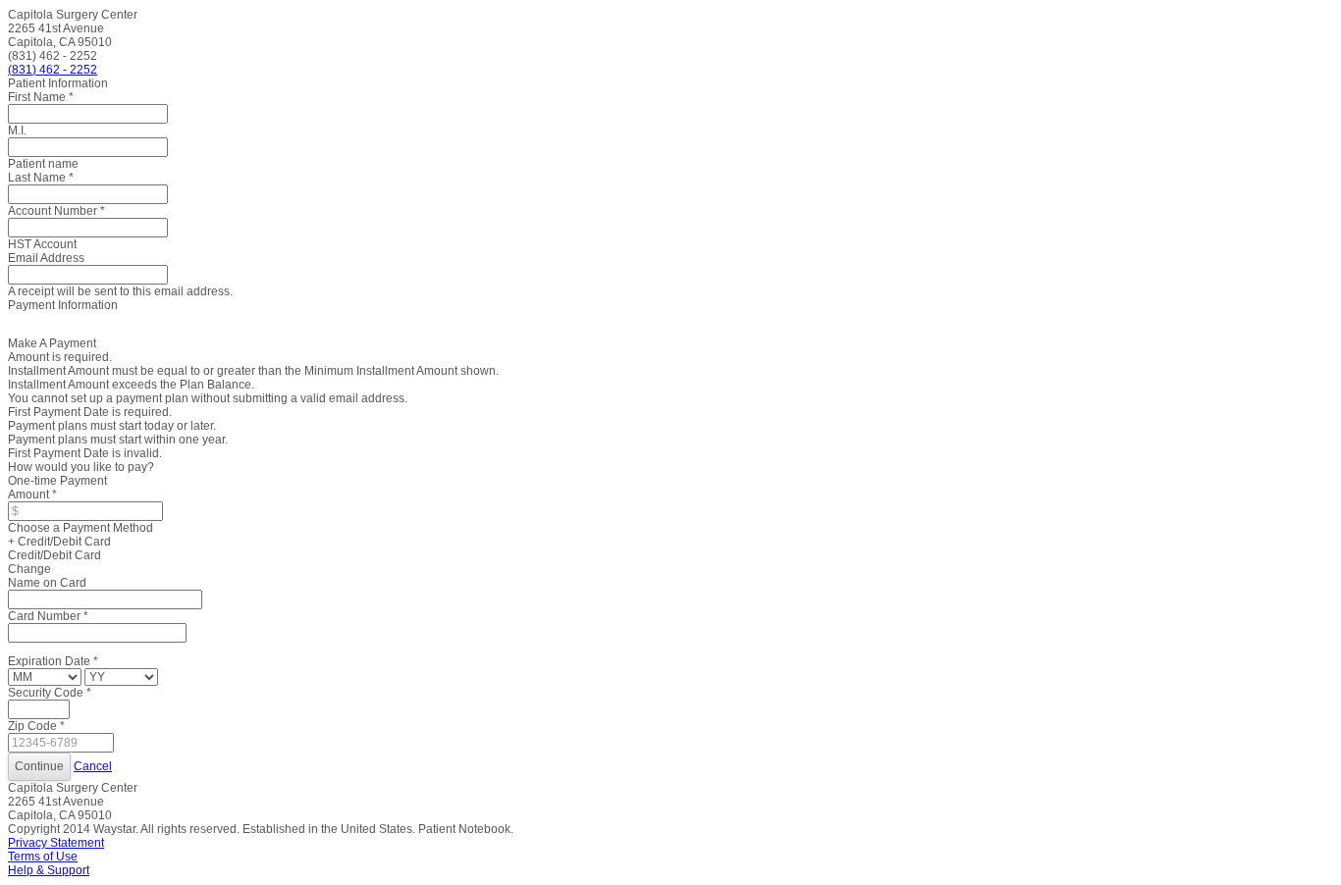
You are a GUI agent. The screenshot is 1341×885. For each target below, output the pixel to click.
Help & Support (48, 870)
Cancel (93, 766)
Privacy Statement (56, 843)
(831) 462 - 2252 (52, 70)
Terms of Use (43, 856)
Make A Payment (52, 343)
